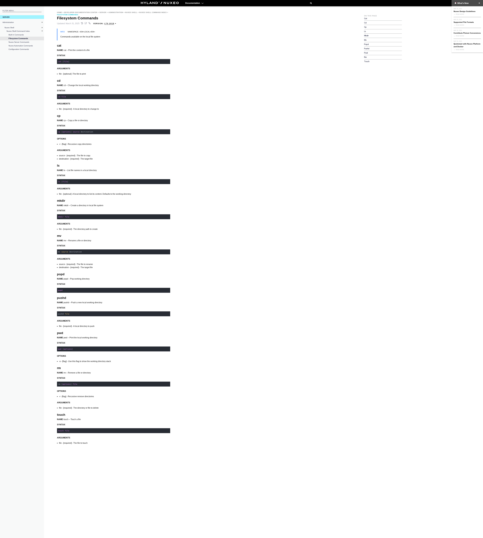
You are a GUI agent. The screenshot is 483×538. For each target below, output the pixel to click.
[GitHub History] (82, 23)
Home (59, 12)
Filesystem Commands (18, 38)
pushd (366, 48)
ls (365, 31)
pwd (366, 53)
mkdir (366, 35)
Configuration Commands (19, 49)
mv (365, 40)
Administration (8, 22)
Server (6, 17)
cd (365, 23)
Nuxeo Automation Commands (21, 46)
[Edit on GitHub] (86, 23)
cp (365, 27)
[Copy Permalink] (89, 23)
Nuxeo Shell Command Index (18, 31)
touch (366, 61)
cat (365, 18)
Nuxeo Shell (9, 28)
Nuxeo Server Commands (19, 42)
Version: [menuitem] (103, 24)
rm (365, 57)
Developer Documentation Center (80, 12)
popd (366, 44)
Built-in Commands (16, 35)
